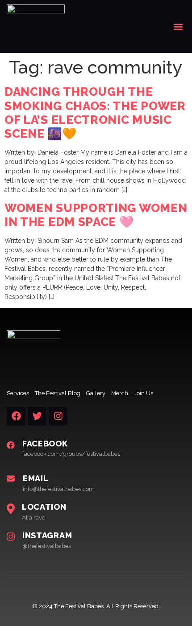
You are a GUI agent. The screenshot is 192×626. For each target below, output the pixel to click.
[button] (178, 26)
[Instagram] (58, 416)
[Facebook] (16, 416)
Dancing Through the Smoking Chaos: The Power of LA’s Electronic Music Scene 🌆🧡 (95, 112)
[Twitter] (37, 416)
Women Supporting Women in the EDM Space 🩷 (95, 215)
